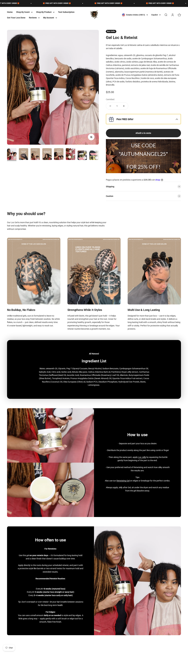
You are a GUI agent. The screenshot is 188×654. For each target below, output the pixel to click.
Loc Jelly (142, 457)
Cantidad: (110, 99)
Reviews (33, 17)
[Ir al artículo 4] (47, 154)
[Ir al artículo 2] (23, 154)
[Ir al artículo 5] (58, 154)
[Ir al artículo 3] (35, 154)
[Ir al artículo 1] (11, 154)
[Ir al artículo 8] (94, 156)
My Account (48, 17)
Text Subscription (66, 12)
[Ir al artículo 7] (82, 156)
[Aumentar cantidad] (124, 106)
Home (10, 12)
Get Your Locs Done (16, 17)
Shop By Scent (23, 12)
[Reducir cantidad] (110, 106)
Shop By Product (44, 12)
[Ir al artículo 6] (70, 154)
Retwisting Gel (123, 481)
